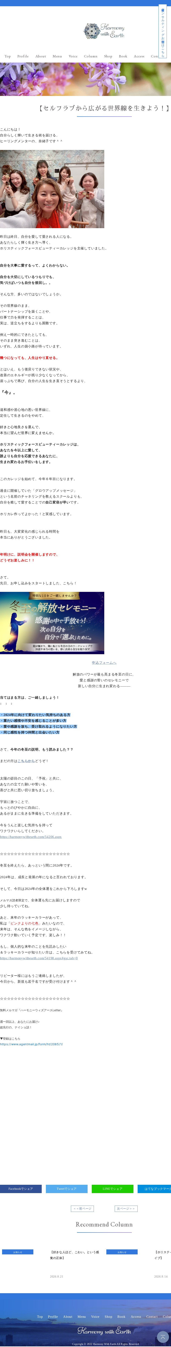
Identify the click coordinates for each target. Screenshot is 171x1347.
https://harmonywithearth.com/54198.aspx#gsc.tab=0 (39, 958)
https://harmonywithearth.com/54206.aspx (31, 837)
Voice (73, 56)
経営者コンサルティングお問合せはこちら (162, 31)
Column (90, 56)
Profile (23, 56)
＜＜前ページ (82, 1208)
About (40, 56)
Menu (57, 56)
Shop (108, 56)
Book (123, 56)
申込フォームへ (104, 662)
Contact (157, 56)
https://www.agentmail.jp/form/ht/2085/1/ (31, 1044)
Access (139, 56)
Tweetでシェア (67, 1188)
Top (8, 56)
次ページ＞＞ (126, 1208)
